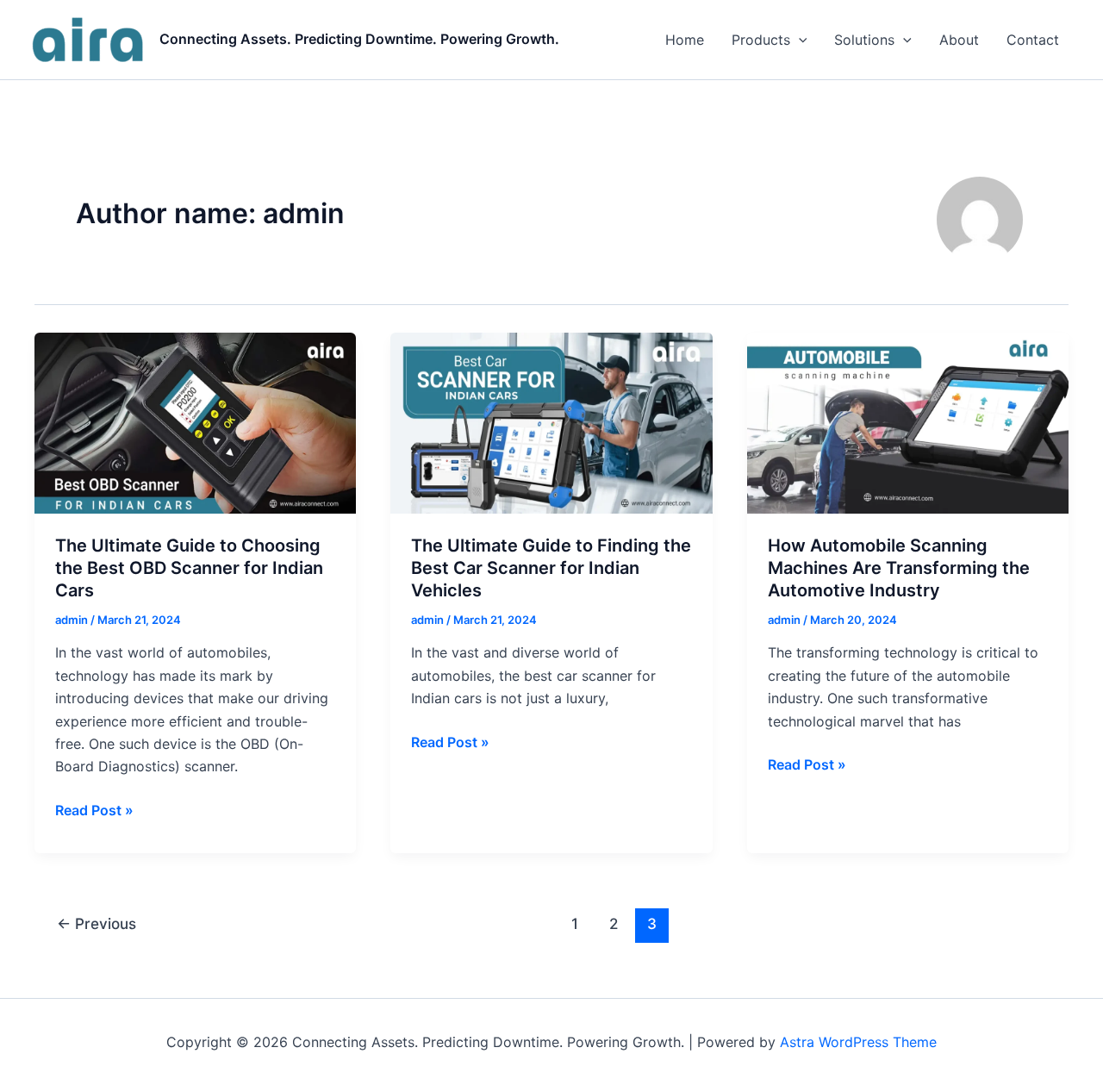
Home (684, 39)
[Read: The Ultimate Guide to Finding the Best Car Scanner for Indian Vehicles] (551, 421)
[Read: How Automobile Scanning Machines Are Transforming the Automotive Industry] (908, 421)
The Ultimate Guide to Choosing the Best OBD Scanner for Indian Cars (189, 568)
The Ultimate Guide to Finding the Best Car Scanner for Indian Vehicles (551, 568)
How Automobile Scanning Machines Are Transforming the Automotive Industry (899, 568)
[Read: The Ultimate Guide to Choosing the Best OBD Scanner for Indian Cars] (195, 421)
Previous (96, 923)
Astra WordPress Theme (858, 1042)
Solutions (864, 39)
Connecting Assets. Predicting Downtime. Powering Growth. (359, 38)
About (959, 39)
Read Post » (94, 811)
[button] (798, 39)
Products (761, 39)
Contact (1032, 39)
